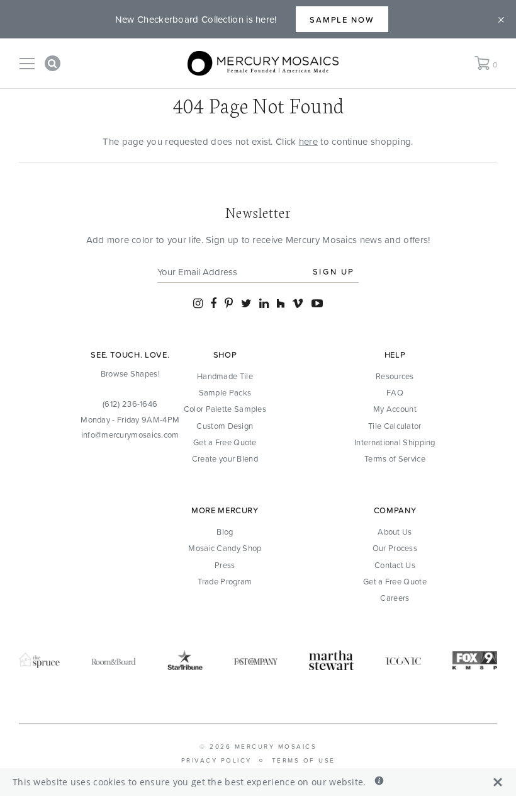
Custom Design (224, 425)
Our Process (395, 548)
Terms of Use (303, 760)
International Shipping (394, 442)
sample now (342, 19)
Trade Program (225, 581)
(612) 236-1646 (130, 403)
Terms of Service (394, 458)
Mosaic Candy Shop (224, 548)
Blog (224, 531)
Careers (394, 597)
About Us (395, 531)
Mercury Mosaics (276, 746)
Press (225, 565)
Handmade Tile (225, 376)
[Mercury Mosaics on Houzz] (280, 303)
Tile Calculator (395, 425)
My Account (395, 408)
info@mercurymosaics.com (130, 434)
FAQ (394, 392)
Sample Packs (225, 392)
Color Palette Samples (225, 408)
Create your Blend (225, 458)
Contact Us (394, 565)
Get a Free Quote (225, 442)
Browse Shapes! (130, 373)
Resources (395, 376)
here (308, 141)
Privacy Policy (216, 760)
